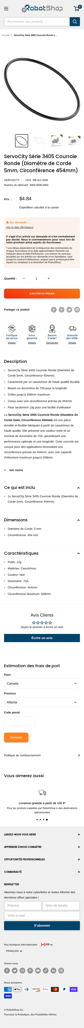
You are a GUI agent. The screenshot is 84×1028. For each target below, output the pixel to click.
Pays (7, 674)
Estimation (16, 737)
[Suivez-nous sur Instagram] (22, 970)
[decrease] (24, 278)
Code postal (12, 712)
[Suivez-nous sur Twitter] (15, 970)
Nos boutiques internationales (20, 944)
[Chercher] (75, 21)
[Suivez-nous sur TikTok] (46, 970)
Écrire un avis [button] (42, 638)
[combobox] (37, 21)
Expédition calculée (31, 207)
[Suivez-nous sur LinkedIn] (53, 970)
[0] (76, 8)
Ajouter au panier (42, 293)
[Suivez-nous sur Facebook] (7, 970)
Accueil (5, 35)
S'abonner (42, 925)
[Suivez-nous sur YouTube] (38, 970)
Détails (12, 342)
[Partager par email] (77, 309)
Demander (52, 342)
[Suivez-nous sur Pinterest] (30, 970)
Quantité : (10, 278)
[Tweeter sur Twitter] (69, 309)
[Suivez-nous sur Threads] (61, 970)
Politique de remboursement (22, 755)
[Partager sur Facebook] (54, 309)
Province (10, 693)
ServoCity (12, 180)
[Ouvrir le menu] (6, 8)
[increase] (48, 278)
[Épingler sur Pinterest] (61, 309)
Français (13, 951)
